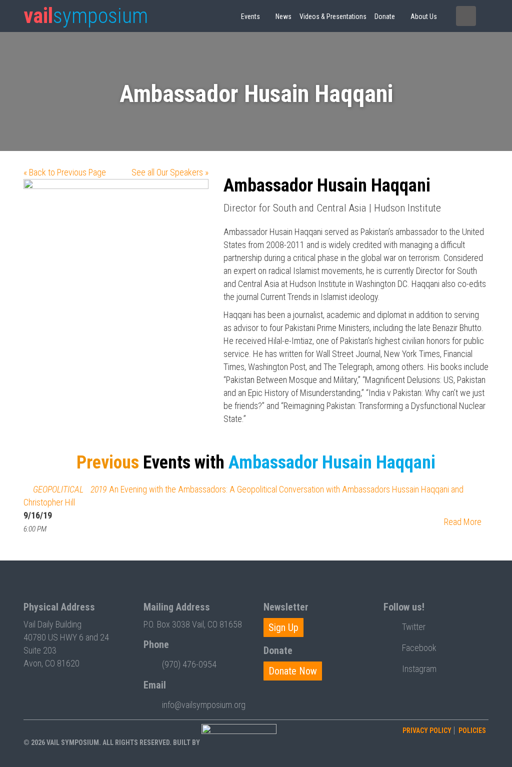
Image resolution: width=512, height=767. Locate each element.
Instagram (419, 669)
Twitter (414, 627)
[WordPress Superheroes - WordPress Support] (239, 742)
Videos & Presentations (333, 16)
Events (250, 16)
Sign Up (283, 628)
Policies (472, 730)
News (284, 16)
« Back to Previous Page (65, 172)
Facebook (419, 647)
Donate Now (292, 671)
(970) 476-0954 (189, 664)
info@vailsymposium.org (204, 705)
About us (423, 16)
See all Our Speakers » (170, 172)
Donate (384, 16)
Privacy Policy (427, 730)
